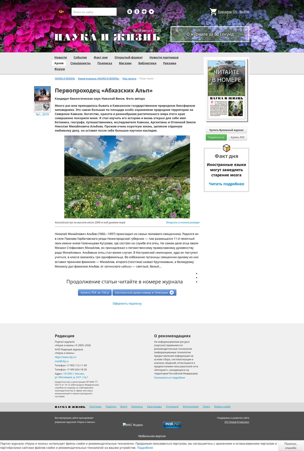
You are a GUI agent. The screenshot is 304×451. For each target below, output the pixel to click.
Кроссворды (154, 406)
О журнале (172, 406)
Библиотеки (147, 63)
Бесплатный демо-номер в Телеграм (142, 292)
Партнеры (95, 406)
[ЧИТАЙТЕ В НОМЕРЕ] (226, 49)
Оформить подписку (127, 303)
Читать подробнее (226, 184)
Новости (60, 57)
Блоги (123, 406)
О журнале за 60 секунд (210, 34)
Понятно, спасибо (291, 445)
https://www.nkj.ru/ (65, 357)
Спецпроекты (80, 63)
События (80, 57)
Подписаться (216, 137)
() (227, 11)
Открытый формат (129, 57)
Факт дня (101, 57)
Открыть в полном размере (183, 222)
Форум (59, 69)
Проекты (111, 406)
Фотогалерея (191, 406)
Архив (58, 63)
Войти (244, 11)
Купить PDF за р (95, 292)
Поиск (206, 406)
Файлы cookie (222, 406)
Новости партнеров (164, 57)
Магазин (125, 63)
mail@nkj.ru (61, 361)
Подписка (104, 63)
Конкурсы (137, 406)
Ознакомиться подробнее (169, 377)
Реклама (169, 63)
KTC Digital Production (237, 421)
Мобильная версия (152, 436)
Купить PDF (237, 137)
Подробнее (145, 448)
